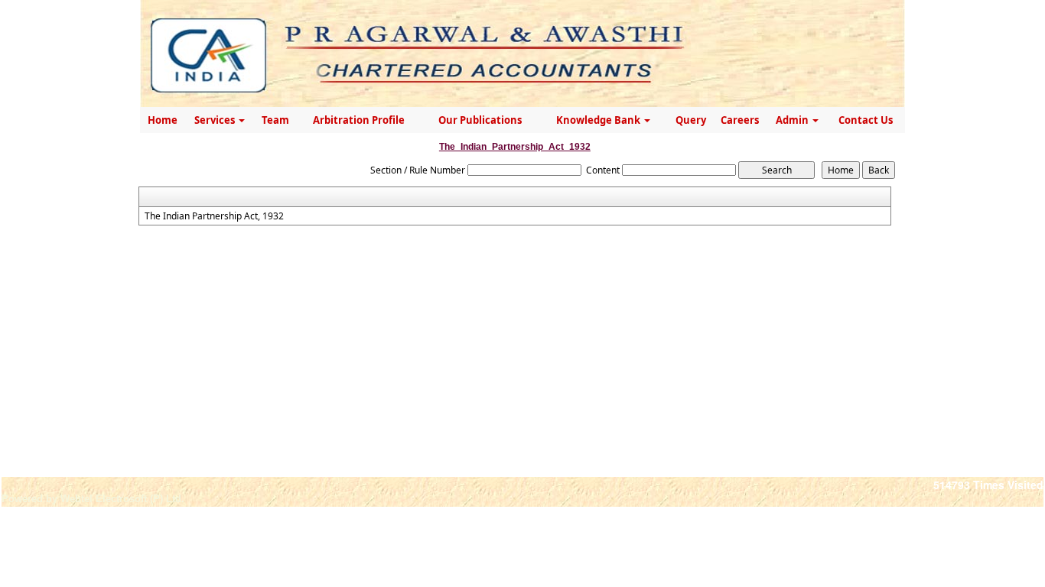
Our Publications (480, 120)
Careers (740, 120)
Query (691, 120)
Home (162, 120)
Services (215, 120)
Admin (793, 120)
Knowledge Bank (599, 120)
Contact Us (865, 120)
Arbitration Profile (359, 120)
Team (275, 120)
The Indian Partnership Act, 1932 (214, 216)
